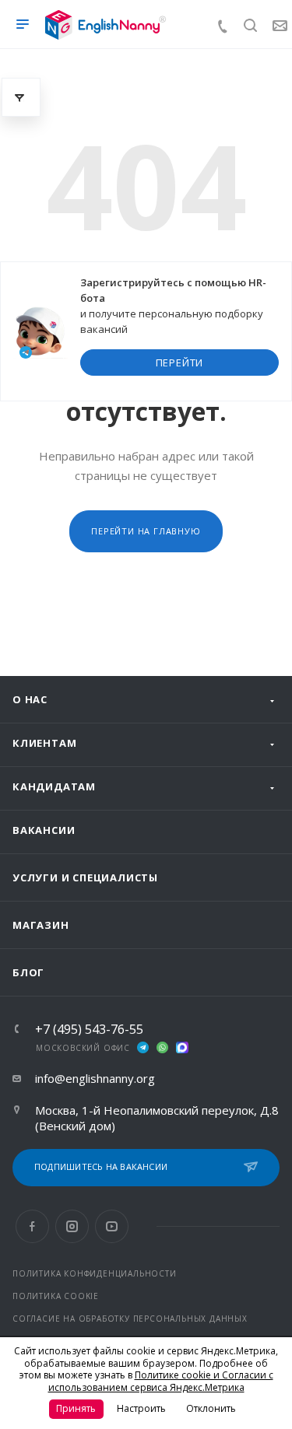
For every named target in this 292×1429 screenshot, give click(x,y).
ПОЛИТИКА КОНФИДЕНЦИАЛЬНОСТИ (94, 1273)
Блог (28, 972)
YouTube (111, 1226)
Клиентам (44, 743)
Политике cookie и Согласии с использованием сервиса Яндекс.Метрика (160, 1381)
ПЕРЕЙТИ (180, 362)
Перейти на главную (145, 531)
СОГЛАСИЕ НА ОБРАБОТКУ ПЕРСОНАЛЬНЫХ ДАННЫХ (130, 1318)
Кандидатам (54, 786)
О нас (29, 699)
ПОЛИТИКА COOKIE (55, 1296)
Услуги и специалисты (85, 877)
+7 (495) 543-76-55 (89, 1029)
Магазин (40, 925)
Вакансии (43, 830)
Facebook (32, 1226)
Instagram (72, 1226)
